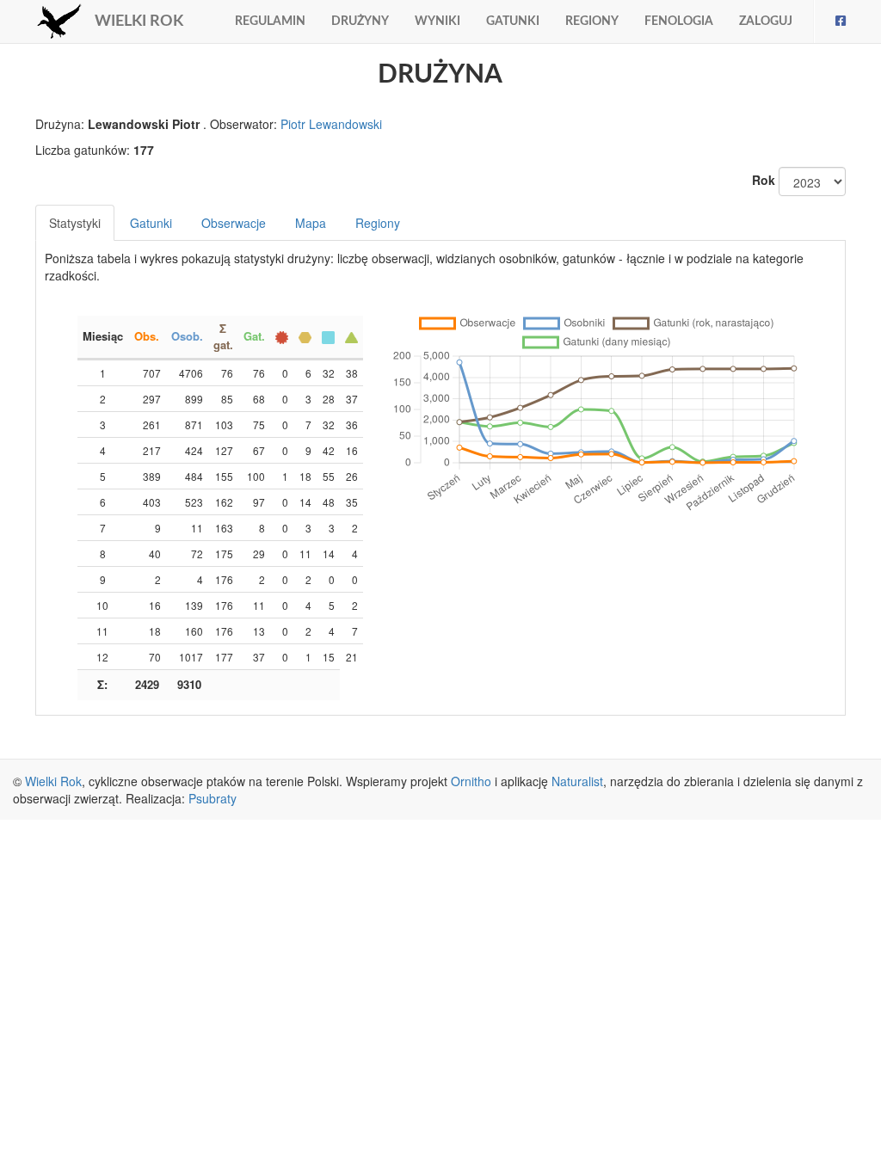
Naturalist (577, 781)
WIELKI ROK (139, 21)
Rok (763, 179)
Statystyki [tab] (75, 222)
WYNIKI (437, 21)
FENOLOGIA (678, 21)
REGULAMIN (270, 21)
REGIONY (592, 21)
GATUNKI (512, 21)
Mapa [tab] (310, 222)
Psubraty (212, 798)
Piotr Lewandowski (331, 123)
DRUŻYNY (360, 21)
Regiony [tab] (377, 222)
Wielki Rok (53, 781)
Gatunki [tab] (151, 222)
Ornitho (471, 781)
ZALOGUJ (765, 21)
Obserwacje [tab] (233, 222)
